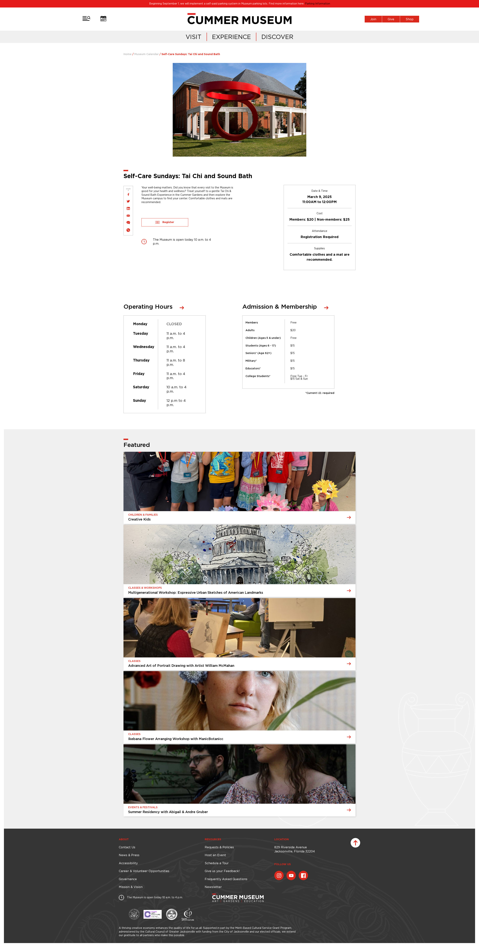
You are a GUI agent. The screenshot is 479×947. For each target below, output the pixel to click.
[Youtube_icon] (291, 875)
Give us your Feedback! (222, 871)
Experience (231, 37)
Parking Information (317, 3)
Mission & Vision (131, 887)
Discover (277, 37)
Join (373, 19)
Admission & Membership (279, 307)
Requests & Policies (219, 847)
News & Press (129, 855)
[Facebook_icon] (303, 875)
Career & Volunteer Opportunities (144, 871)
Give (391, 19)
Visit (194, 37)
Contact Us (127, 847)
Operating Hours (148, 307)
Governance (128, 879)
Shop (410, 19)
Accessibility (128, 863)
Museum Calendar (146, 54)
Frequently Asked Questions (226, 879)
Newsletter (213, 887)
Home (127, 54)
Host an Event (215, 855)
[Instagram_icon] (279, 875)
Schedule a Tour (217, 863)
